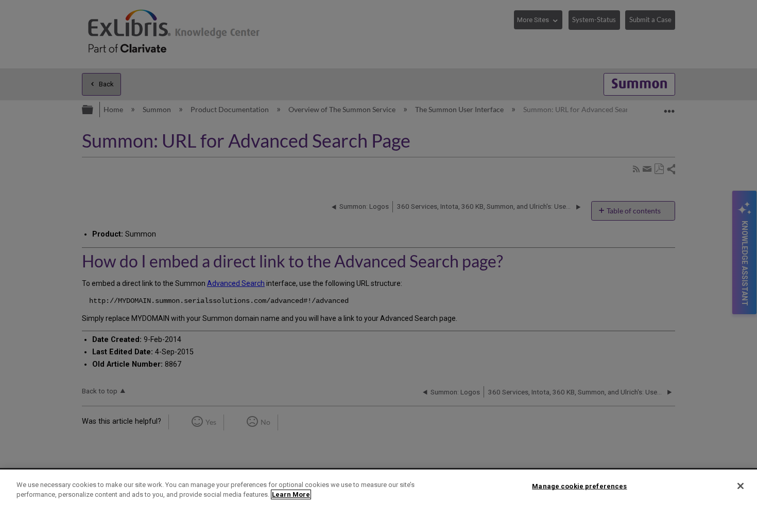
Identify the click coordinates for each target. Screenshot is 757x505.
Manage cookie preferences (579, 486)
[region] (378, 487)
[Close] (740, 486)
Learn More (291, 494)
